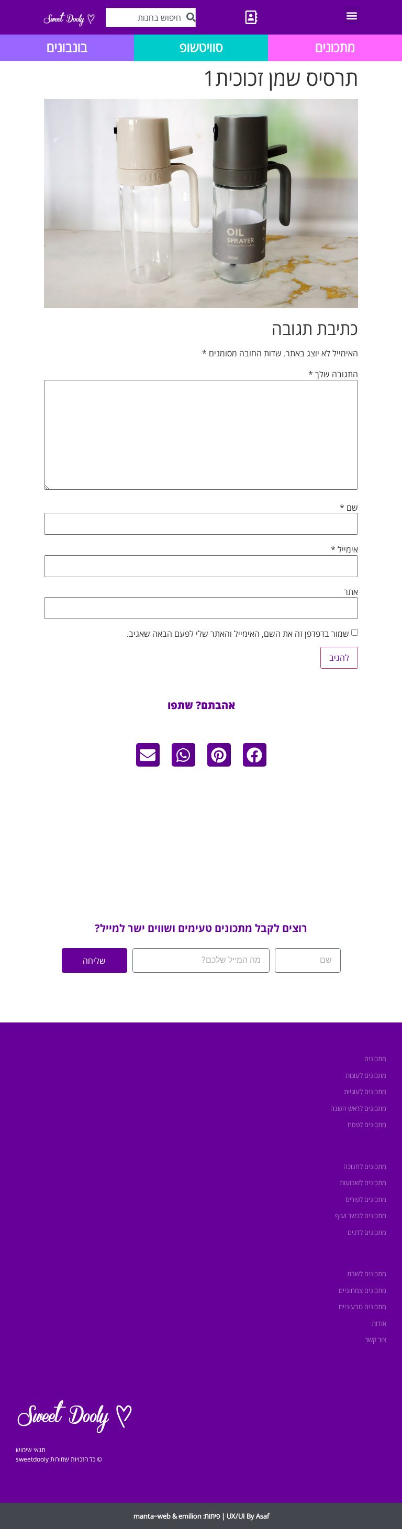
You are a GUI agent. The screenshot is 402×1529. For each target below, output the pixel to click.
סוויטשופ (201, 46)
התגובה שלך (333, 374)
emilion (190, 1516)
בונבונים (67, 46)
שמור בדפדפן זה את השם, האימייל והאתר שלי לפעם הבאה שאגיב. (238, 633)
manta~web (152, 1516)
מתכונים (335, 46)
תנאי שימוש (31, 1449)
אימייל (344, 549)
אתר (351, 592)
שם (349, 507)
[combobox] (151, 17)
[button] (352, 15)
